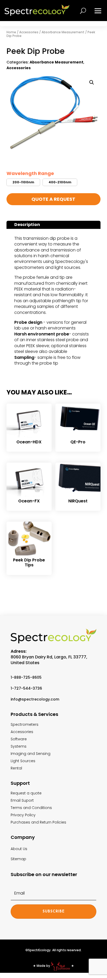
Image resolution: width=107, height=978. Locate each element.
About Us (19, 848)
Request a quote (26, 793)
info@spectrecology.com (35, 699)
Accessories (28, 32)
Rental (16, 768)
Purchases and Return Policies (38, 822)
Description (27, 225)
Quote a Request (53, 199)
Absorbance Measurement (63, 32)
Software (19, 739)
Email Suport (22, 800)
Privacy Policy (23, 815)
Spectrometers (24, 724)
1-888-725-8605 (26, 677)
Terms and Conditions (31, 807)
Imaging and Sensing (30, 753)
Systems (18, 746)
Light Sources (23, 760)
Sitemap (18, 859)
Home (11, 32)
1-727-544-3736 (26, 688)
